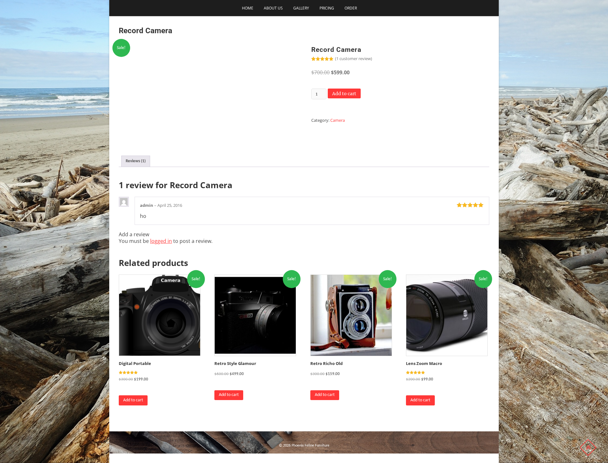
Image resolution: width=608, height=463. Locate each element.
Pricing (327, 8)
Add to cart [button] (133, 400)
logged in (161, 241)
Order (351, 8)
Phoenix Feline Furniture (310, 446)
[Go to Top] (588, 447)
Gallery (301, 8)
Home (247, 8)
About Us (273, 8)
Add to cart (344, 93)
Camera (337, 120)
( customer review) (353, 58)
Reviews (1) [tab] (136, 161)
